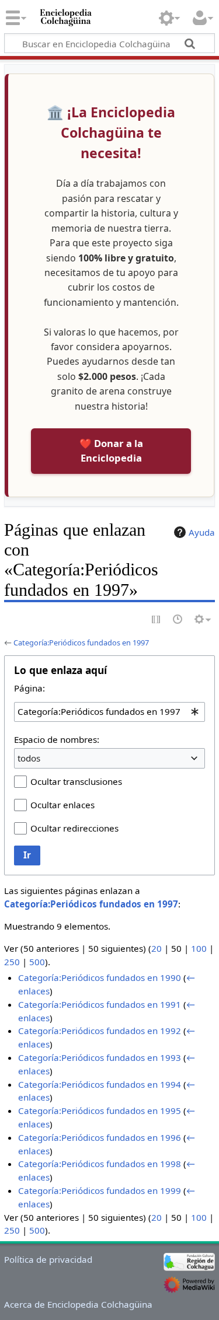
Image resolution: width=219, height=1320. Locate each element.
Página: (29, 688)
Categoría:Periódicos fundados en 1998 (99, 1163)
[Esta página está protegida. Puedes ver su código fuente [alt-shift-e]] (156, 620)
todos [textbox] (29, 758)
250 (12, 962)
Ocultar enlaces (62, 805)
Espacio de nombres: (56, 739)
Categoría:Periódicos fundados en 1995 (99, 1110)
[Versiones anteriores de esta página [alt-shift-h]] (178, 620)
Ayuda (202, 532)
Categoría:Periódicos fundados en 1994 (99, 1084)
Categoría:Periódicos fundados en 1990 (99, 977)
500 (37, 962)
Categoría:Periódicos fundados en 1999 (99, 1190)
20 (156, 948)
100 (199, 948)
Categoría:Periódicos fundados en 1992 (99, 1030)
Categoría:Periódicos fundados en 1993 (99, 1057)
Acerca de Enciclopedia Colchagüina (78, 1304)
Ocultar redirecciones (74, 828)
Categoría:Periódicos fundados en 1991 (99, 1004)
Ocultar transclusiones (76, 781)
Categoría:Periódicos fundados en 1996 (99, 1137)
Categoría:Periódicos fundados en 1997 (81, 642)
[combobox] (109, 712)
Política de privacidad (48, 1259)
